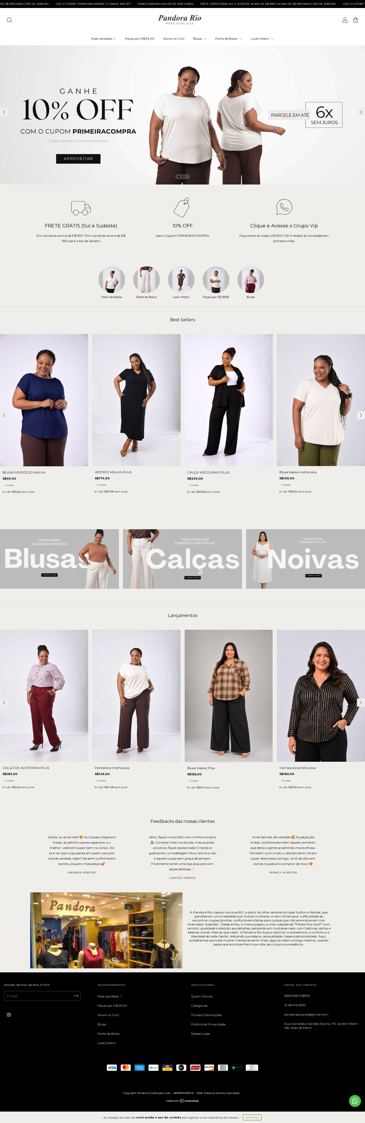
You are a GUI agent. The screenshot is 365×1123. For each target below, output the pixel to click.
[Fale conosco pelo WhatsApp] (355, 1101)
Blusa (198, 39)
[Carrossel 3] (305, 559)
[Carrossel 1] (59, 559)
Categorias (199, 1006)
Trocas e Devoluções (206, 1015)
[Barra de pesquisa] (9, 21)
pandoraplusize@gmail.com (306, 1014)
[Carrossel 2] (182, 559)
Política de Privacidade (208, 1024)
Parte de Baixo (226, 39)
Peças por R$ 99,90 (139, 39)
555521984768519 (297, 996)
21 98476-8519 (295, 1005)
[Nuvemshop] (182, 1102)
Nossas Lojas (200, 1034)
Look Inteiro (260, 39)
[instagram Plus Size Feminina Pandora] (9, 1015)
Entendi (252, 1117)
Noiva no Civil (173, 39)
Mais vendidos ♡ (103, 39)
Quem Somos (201, 996)
